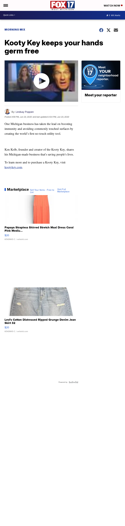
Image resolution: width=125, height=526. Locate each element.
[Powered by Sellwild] (73, 382)
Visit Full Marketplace (63, 190)
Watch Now (112, 5)
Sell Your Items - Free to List (42, 191)
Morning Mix (15, 29)
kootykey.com (13, 167)
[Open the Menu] (5, 5)
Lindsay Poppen (25, 111)
